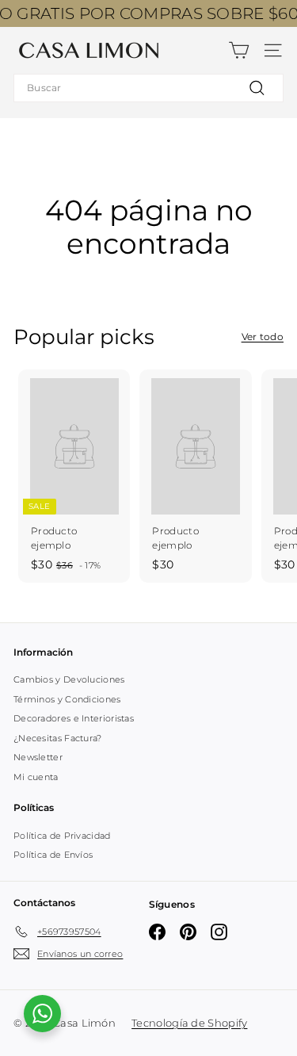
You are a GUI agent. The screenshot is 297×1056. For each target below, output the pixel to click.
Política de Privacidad (62, 835)
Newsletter (38, 757)
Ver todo (263, 336)
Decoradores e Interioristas (73, 718)
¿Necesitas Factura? (57, 738)
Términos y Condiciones (67, 699)
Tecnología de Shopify (189, 1022)
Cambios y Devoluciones (69, 679)
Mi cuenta (36, 776)
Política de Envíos (53, 854)
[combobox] (148, 88)
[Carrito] (238, 50)
